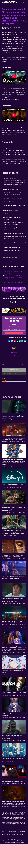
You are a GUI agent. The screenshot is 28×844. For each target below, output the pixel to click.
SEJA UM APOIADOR (18, 833)
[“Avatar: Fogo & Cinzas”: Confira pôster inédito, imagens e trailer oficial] (14, 546)
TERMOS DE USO (6, 834)
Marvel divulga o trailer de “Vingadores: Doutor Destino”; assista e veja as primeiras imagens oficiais (14, 416)
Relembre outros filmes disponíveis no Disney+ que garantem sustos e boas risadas (14, 271)
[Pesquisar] (23, 2)
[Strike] (7, 373)
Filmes (3, 28)
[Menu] (25, 2)
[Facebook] (9, 341)
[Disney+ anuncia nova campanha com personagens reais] (14, 476)
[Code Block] (14, 373)
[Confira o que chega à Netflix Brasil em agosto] (14, 662)
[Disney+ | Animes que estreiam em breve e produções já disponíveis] (14, 684)
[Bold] (3, 373)
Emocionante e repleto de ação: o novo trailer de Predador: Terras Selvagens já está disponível (13, 737)
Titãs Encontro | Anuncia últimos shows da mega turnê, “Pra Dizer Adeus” (13, 282)
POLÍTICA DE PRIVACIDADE (19, 834)
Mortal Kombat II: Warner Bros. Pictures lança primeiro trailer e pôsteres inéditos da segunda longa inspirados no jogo (13, 803)
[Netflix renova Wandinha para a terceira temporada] (14, 705)
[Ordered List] (9, 373)
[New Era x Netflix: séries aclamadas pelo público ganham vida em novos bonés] (14, 771)
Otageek (18, 839)
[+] (18, 373)
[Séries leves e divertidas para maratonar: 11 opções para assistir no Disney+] (14, 568)
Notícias (7, 28)
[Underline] (6, 373)
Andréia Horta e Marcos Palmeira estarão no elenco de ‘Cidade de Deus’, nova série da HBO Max (13, 277)
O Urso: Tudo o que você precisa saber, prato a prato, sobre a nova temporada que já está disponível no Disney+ (14, 600)
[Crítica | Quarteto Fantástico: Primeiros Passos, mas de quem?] (14, 750)
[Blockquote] (12, 373)
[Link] (15, 373)
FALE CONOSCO (8, 833)
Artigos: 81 (14, 355)
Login (24, 364)
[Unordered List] (11, 373)
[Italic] (4, 373)
